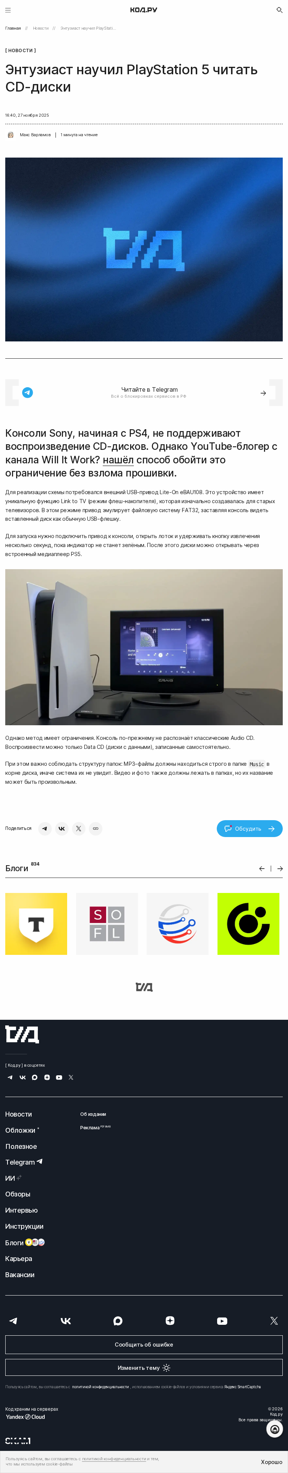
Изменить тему (139, 1368)
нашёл (118, 460)
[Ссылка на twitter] (71, 1078)
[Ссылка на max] (35, 1078)
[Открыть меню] (8, 10)
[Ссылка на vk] (23, 1078)
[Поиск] (280, 10)
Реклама (93, 1127)
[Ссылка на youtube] (59, 1078)
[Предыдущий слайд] (262, 868)
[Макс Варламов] (10, 135)
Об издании (93, 1114)
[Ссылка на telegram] (10, 1078)
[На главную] (144, 10)
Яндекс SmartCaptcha (243, 1386)
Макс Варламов (35, 134)
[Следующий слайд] (280, 868)
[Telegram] (45, 829)
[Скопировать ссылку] (95, 829)
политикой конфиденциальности (100, 1386)
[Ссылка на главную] (22, 1034)
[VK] (62, 829)
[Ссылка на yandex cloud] (31, 1416)
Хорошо (271, 1462)
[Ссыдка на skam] (17, 1441)
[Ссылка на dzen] (47, 1078)
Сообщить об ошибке (144, 1344)
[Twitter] (79, 829)
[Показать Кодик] (274, 1429)
